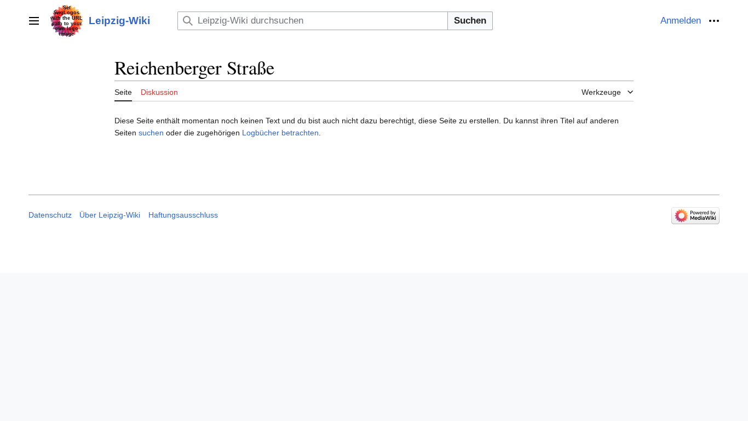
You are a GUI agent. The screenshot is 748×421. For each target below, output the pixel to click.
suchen (151, 132)
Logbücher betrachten (280, 132)
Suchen (470, 20)
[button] (34, 21)
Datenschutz (50, 214)
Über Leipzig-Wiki (109, 214)
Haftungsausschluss (183, 214)
